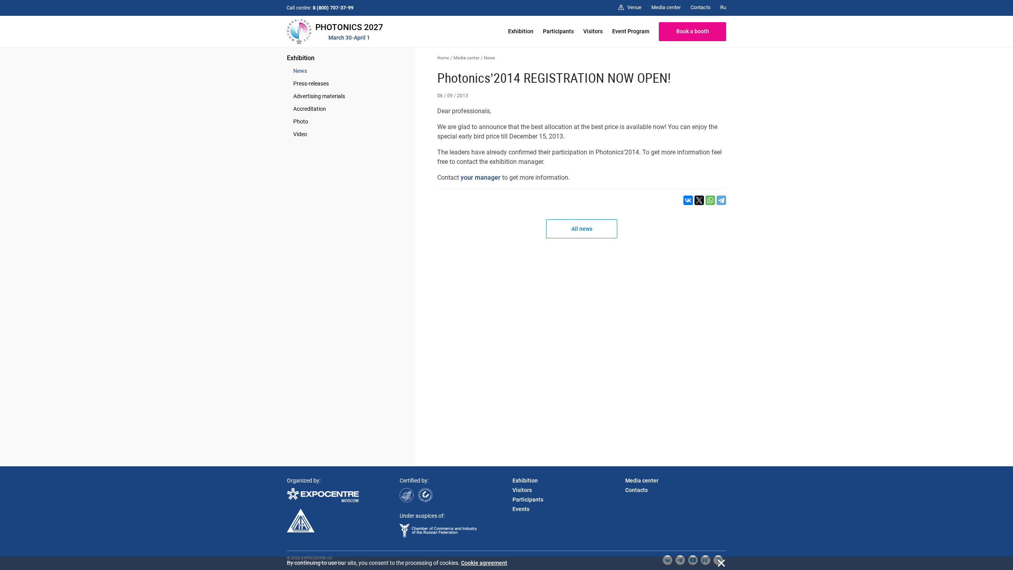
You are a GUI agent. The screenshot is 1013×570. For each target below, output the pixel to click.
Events (520, 509)
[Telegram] (721, 200)
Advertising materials (319, 96)
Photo (300, 121)
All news (581, 229)
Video (300, 134)
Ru (723, 7)
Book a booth (692, 31)
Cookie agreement (484, 563)
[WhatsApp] (710, 200)
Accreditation (309, 109)
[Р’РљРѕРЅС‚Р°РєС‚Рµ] (688, 200)
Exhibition (520, 31)
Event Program (630, 31)
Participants (558, 31)
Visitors (593, 31)
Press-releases (311, 83)
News (300, 71)
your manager (481, 177)
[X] (699, 200)
